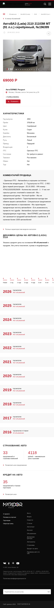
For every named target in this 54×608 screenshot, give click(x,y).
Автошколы (31, 542)
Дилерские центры (31, 537)
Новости (30, 520)
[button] (48, 69)
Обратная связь (8, 523)
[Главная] (4, 14)
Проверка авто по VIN (33, 552)
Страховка (31, 545)
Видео (29, 516)
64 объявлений (40, 242)
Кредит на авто (32, 548)
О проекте (6, 514)
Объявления (31, 533)
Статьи (29, 523)
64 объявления (18, 433)
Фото (29, 513)
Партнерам (6, 520)
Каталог (30, 530)
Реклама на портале (9, 517)
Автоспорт (31, 527)
